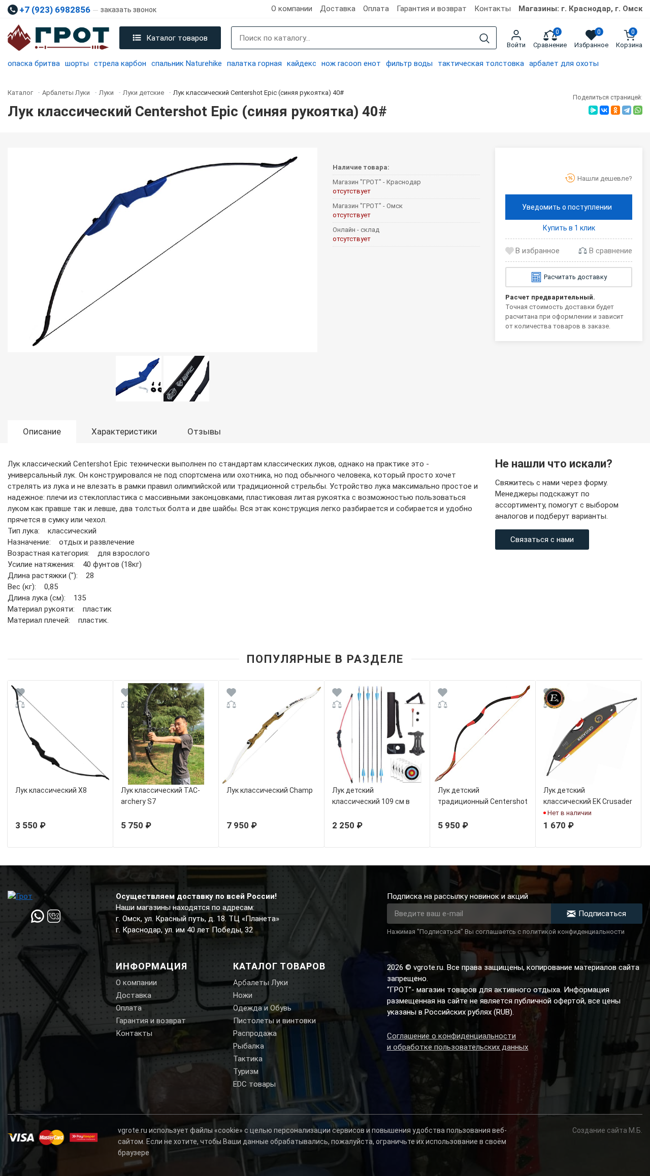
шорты (77, 63)
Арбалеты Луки (260, 982)
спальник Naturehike (186, 63)
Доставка (337, 8)
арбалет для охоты (564, 63)
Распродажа (255, 1033)
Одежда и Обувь (262, 1008)
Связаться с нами (542, 539)
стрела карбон (120, 63)
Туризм (245, 1071)
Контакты (492, 8)
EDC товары (254, 1084)
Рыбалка (248, 1046)
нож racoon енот (351, 63)
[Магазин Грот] (58, 38)
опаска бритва (34, 63)
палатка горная (254, 63)
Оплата (376, 8)
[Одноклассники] (615, 110)
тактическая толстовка (481, 63)
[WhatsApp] (637, 110)
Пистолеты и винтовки (274, 1020)
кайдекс (301, 63)
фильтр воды (409, 63)
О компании (291, 8)
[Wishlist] (20, 694)
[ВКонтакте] (604, 110)
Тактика (248, 1058)
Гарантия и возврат (432, 8)
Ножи (242, 995)
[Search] (484, 38)
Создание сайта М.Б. (607, 1130)
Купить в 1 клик (569, 228)
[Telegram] (626, 110)
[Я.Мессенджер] (593, 110)
